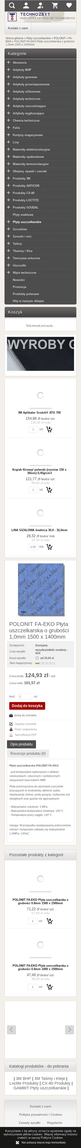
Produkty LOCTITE (26, 200)
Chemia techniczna (26, 120)
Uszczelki (19, 265)
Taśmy (17, 243)
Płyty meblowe (23, 214)
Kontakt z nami (18, 28)
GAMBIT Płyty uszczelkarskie (40, 1088)
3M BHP (23, 1078)
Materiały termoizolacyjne (31, 164)
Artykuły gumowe (25, 77)
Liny (16, 142)
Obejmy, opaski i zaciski (30, 171)
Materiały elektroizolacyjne (31, 149)
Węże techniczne (24, 272)
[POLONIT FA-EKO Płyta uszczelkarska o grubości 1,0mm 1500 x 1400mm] (40, 589)
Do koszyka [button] (49, 429)
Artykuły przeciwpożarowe (31, 84)
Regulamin (54, 1122)
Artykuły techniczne (26, 99)
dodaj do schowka (25, 715)
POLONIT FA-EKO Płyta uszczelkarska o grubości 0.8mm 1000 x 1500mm (40, 967)
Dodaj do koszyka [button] (27, 706)
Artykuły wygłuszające (28, 113)
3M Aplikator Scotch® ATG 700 (39, 412)
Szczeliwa (20, 229)
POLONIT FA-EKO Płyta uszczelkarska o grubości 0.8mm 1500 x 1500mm (40, 901)
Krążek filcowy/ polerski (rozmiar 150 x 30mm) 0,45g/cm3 (39, 471)
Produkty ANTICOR (26, 185)
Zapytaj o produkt (25, 724)
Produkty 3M (21, 178)
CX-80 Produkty (56, 1083)
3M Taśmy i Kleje (49, 1078)
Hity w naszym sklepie (28, 301)
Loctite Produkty (23, 1083)
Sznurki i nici (22, 236)
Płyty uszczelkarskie (27, 222)
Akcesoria (20, 62)
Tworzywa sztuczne (26, 258)
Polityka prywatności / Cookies (40, 1114)
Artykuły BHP (22, 70)
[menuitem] (18, 28)
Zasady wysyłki (29, 1122)
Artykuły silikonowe (26, 91)
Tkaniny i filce (22, 251)
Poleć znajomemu (26, 729)
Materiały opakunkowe (28, 156)
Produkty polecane (26, 294)
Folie (16, 127)
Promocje (19, 287)
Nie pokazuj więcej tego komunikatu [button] (44, 1142)
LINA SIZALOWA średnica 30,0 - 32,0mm (39, 530)
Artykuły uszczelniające (29, 106)
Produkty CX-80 (23, 193)
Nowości (19, 280)
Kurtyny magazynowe (28, 135)
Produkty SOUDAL (25, 207)
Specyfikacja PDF (25, 734)
